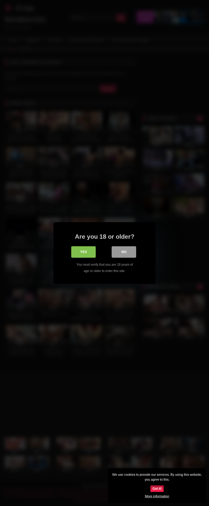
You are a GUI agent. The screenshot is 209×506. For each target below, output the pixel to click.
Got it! (157, 488)
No (123, 252)
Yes (83, 252)
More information (157, 496)
